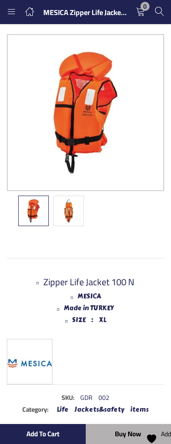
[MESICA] (29, 361)
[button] (140, 12)
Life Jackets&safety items (103, 409)
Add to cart (42, 433)
